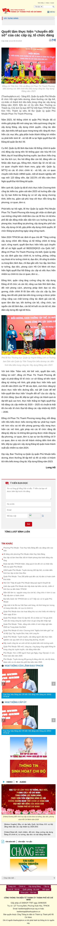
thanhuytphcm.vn (20, 920)
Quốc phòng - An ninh (31, 889)
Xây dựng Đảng (34, 886)
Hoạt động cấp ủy (16, 702)
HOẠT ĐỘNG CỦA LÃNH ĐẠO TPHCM (24, 666)
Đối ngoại (46, 889)
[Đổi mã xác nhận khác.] (43, 516)
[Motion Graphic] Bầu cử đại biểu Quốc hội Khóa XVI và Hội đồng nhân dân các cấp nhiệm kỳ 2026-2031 (28, 825)
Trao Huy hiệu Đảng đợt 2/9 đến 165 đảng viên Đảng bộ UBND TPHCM (27, 695)
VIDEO (9, 782)
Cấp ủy (46, 886)
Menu (52, 12)
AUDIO (23, 782)
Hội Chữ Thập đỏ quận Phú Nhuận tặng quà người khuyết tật (26, 583)
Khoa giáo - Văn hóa (28, 892)
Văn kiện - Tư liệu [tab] (25, 841)
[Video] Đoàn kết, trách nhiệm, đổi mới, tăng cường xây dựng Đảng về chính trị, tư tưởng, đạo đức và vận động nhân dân (28, 833)
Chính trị (22, 886)
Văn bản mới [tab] (10, 841)
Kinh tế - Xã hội (13, 889)
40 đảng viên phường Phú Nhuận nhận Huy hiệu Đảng (24, 554)
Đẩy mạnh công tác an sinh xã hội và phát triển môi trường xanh (28, 643)
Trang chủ (12, 886)
